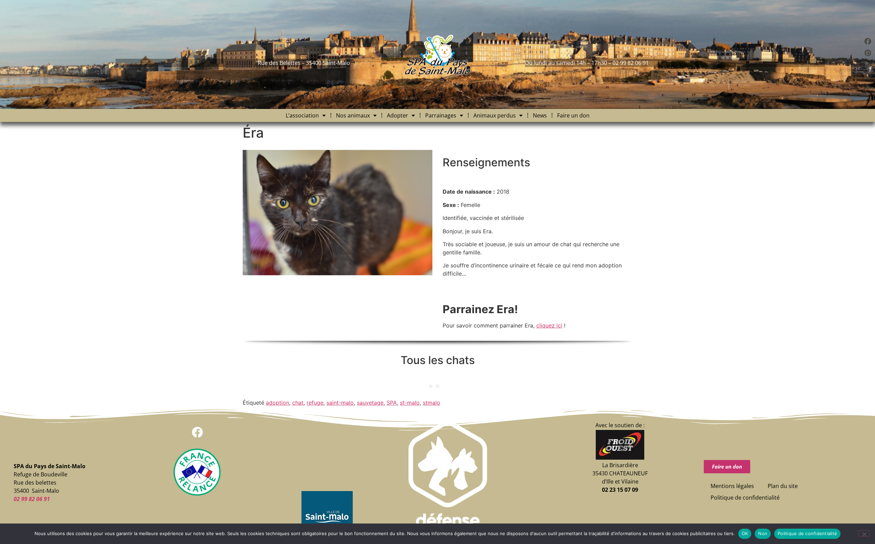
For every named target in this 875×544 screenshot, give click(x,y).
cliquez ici (549, 325)
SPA (392, 402)
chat (298, 402)
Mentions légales (732, 486)
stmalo (431, 402)
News (540, 115)
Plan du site (783, 486)
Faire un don (573, 115)
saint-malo (340, 402)
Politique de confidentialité (745, 497)
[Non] (864, 533)
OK (745, 533)
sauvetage (370, 402)
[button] (197, 432)
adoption (277, 402)
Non (762, 533)
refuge (315, 402)
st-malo (410, 402)
